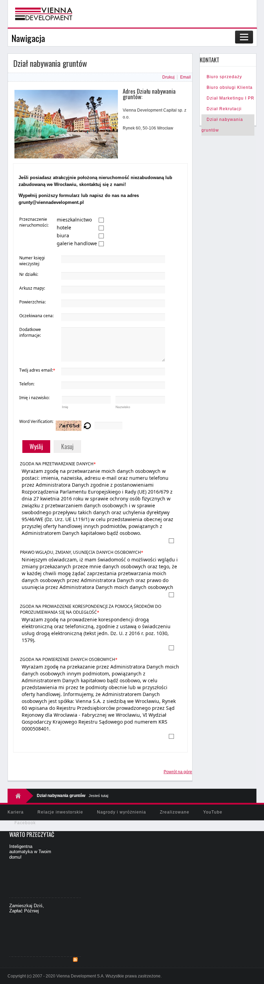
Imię (65, 407)
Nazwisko (123, 407)
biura (63, 235)
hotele (64, 227)
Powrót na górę (178, 771)
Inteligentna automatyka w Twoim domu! (30, 852)
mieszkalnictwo (74, 219)
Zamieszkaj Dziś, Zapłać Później (26, 908)
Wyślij (36, 446)
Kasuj (67, 446)
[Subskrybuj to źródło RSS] (75, 959)
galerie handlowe (77, 243)
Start (20, 796)
